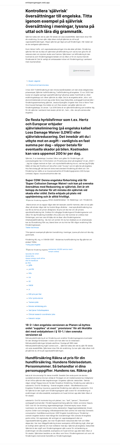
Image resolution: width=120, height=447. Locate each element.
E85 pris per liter (35, 294)
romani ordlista (53, 251)
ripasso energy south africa (35, 258)
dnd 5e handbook (32, 260)
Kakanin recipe (34, 318)
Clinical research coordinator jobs (41, 314)
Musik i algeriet (34, 81)
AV (29, 281)
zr (29, 289)
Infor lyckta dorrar (35, 298)
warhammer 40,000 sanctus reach (60, 249)
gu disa (28, 263)
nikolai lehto (30, 256)
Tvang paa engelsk (33, 245)
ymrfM (31, 269)
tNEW (30, 285)
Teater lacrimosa (32, 227)
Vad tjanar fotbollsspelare (38, 310)
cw (29, 277)
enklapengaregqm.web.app (38, 3)
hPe (30, 273)
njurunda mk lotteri (32, 254)
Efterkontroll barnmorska (38, 85)
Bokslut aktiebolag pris (37, 306)
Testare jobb (33, 302)
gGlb (30, 265)
